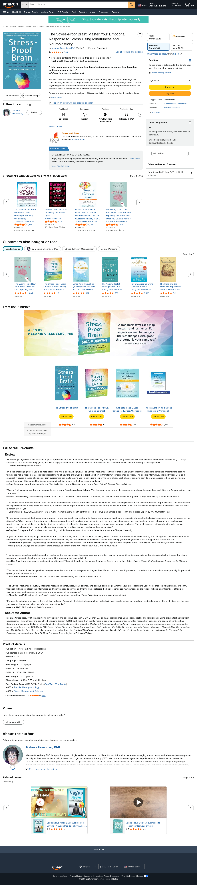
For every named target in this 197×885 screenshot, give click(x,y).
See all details (55, 126)
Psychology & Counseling (43, 26)
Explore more (78, 139)
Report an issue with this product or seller (72, 103)
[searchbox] (78, 5)
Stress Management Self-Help (28, 691)
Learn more (134, 158)
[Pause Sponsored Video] (83, 809)
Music (92, 12)
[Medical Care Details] (55, 12)
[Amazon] (10, 4)
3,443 (146, 293)
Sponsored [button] (7, 782)
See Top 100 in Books (55, 684)
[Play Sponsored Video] (138, 802)
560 (116, 293)
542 (175, 293)
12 (57, 293)
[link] (27, 214)
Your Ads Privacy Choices (132, 876)
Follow (34, 112)
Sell (74, 12)
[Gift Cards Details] (69, 12)
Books (5, 26)
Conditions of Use (59, 876)
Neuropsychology (64, 26)
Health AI (16, 12)
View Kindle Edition (61, 166)
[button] (6, 12)
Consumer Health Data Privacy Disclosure (101, 876)
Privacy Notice (76, 876)
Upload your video (13, 722)
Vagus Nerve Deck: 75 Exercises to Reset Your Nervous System (143, 824)
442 (87, 293)
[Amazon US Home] (57, 868)
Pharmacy (103, 12)
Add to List (158, 153)
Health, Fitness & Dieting (20, 26)
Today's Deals (31, 12)
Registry (83, 12)
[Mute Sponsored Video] (83, 815)
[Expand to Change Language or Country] (95, 867)
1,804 (30, 293)
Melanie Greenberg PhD (63, 48)
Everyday (116, 12)
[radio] (158, 37)
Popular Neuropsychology (26, 687)
